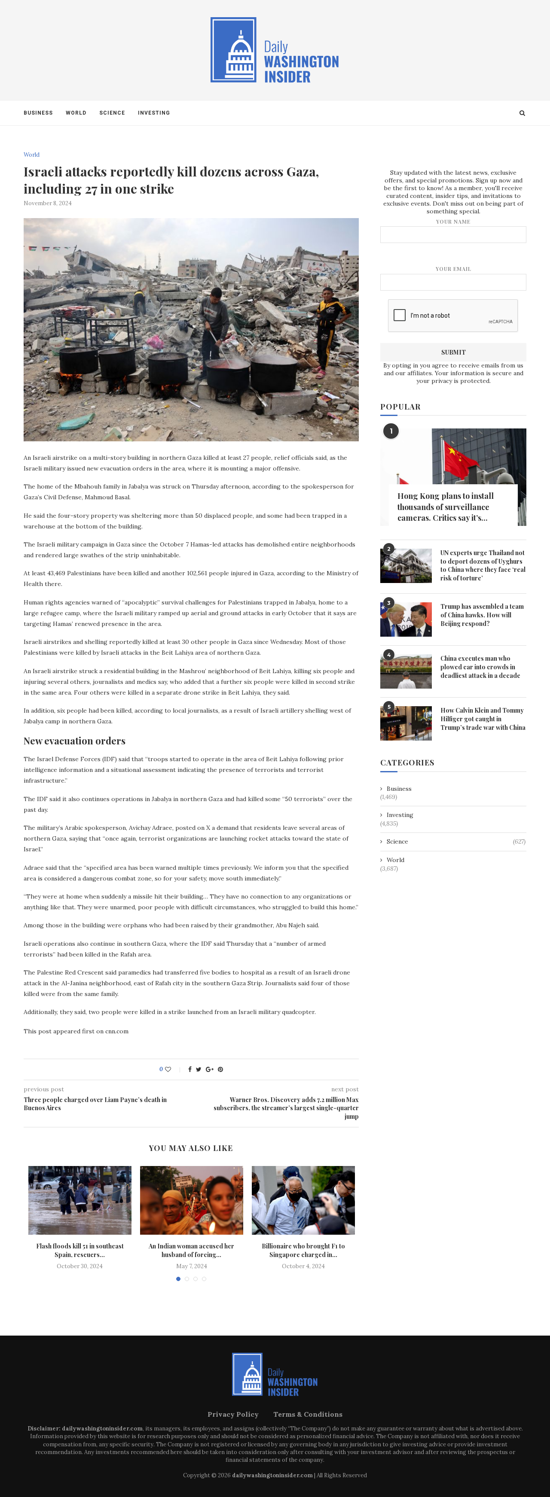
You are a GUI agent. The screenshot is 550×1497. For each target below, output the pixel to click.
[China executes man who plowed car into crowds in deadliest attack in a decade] (406, 671)
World (76, 113)
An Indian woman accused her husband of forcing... (191, 1250)
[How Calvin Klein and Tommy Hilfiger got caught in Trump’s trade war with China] (406, 723)
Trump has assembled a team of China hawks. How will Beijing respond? (482, 614)
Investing (154, 113)
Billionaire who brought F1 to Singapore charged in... (303, 1250)
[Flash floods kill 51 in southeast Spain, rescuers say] (79, 1200)
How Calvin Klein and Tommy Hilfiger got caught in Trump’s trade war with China (483, 718)
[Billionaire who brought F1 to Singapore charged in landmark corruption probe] (303, 1200)
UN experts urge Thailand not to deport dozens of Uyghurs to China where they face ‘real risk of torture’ (483, 565)
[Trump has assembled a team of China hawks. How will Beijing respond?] (406, 619)
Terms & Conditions (307, 1414)
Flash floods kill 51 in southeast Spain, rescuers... (80, 1250)
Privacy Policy (233, 1414)
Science (112, 113)
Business (38, 113)
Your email (453, 268)
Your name (453, 221)
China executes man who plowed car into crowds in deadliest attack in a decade (480, 666)
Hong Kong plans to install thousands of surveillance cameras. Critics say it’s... (445, 506)
